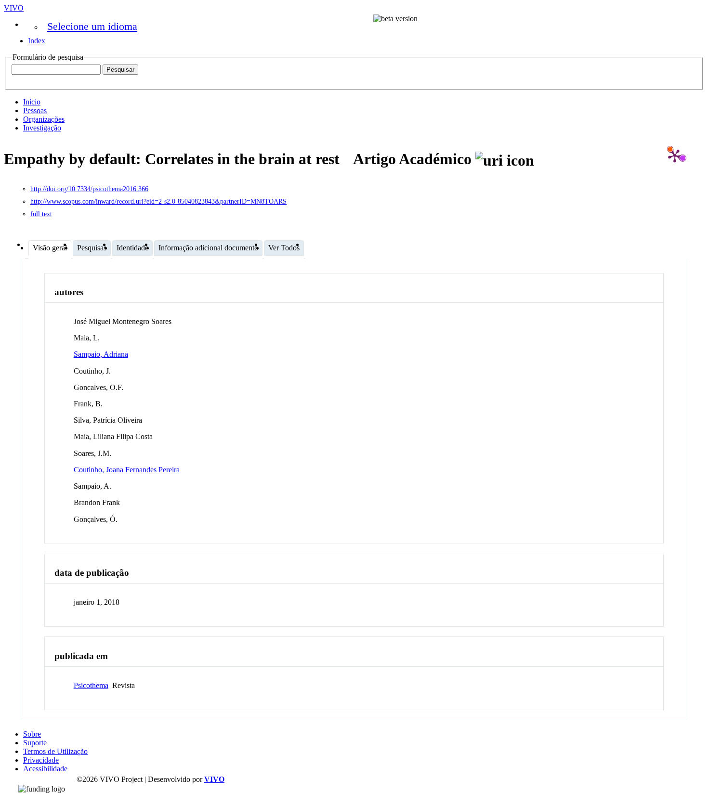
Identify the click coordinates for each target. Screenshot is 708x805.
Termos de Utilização (55, 751)
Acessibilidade (45, 769)
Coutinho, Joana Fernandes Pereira (127, 470)
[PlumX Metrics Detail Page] (674, 155)
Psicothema (91, 685)
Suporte (35, 743)
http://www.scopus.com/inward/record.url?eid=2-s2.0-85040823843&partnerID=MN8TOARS (158, 201)
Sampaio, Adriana (101, 354)
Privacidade (41, 760)
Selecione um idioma (92, 26)
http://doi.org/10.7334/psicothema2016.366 (89, 189)
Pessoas (35, 110)
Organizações (44, 119)
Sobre (32, 734)
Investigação (42, 128)
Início (31, 102)
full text (41, 214)
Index (36, 41)
